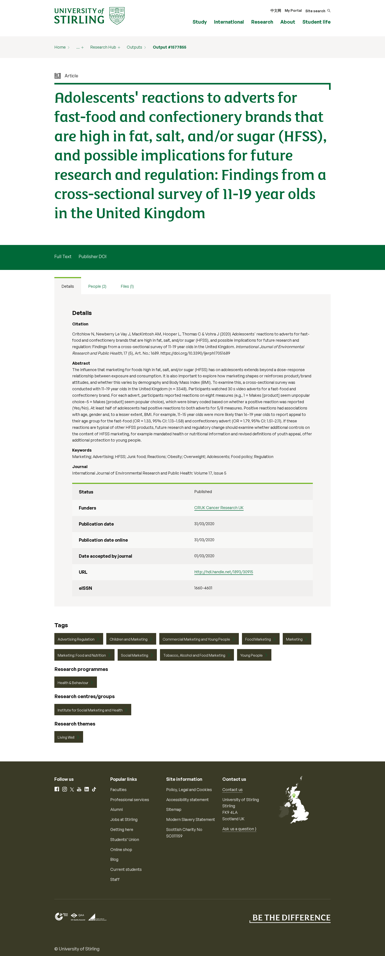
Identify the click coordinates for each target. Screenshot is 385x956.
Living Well (66, 737)
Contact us (232, 789)
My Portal (293, 10)
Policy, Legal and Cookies (189, 789)
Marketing (294, 639)
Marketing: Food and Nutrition (82, 655)
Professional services (129, 799)
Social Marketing (134, 655)
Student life (316, 22)
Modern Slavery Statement (190, 819)
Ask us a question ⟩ (239, 828)
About (287, 22)
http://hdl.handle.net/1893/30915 (223, 571)
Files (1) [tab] (127, 286)
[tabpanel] (192, 450)
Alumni (116, 809)
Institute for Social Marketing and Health (90, 710)
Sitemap (173, 809)
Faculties (118, 789)
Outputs (134, 47)
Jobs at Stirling (123, 819)
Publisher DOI (92, 256)
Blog (114, 859)
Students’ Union (124, 839)
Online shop (121, 849)
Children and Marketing (128, 639)
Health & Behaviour (73, 683)
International (229, 22)
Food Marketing (258, 639)
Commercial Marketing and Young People (196, 639)
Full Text (63, 256)
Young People (251, 655)
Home (60, 47)
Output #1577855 (169, 47)
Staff (115, 879)
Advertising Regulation (76, 639)
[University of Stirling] (89, 15)
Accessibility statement (187, 799)
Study (199, 22)
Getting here (121, 829)
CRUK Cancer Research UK (219, 507)
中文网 (275, 10)
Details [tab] (67, 286)
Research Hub (103, 47)
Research (262, 22)
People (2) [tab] (97, 286)
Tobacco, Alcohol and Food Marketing (194, 655)
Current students (126, 869)
